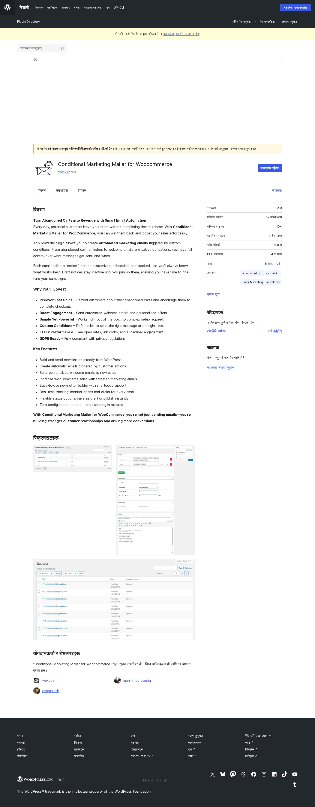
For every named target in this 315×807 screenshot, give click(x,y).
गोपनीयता (22, 756)
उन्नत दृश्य (213, 294)
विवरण (42, 190)
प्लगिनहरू (79, 749)
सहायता (277, 190)
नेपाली (61, 780)
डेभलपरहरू (137, 749)
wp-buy (64, 171)
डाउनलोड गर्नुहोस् (270, 168)
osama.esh (50, 691)
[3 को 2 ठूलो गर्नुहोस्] (189, 451)
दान (192, 749)
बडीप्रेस (251, 756)
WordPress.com (258, 735)
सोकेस (77, 735)
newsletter (273, 282)
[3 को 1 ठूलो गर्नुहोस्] (106, 451)
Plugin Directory (28, 21)
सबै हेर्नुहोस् (275, 331)
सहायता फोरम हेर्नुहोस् (220, 367)
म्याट (249, 742)
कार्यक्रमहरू (194, 742)
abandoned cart (252, 273)
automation (273, 273)
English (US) (273, 263)
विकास (82, 190)
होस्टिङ (21, 749)
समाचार (21, 742)
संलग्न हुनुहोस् (195, 735)
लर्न (133, 735)
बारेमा (20, 735)
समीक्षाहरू (62, 190)
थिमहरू (78, 742)
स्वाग (192, 756)
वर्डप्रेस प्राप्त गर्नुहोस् (295, 7)
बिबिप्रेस (251, 749)
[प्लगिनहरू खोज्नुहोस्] (62, 48)
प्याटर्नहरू (79, 756)
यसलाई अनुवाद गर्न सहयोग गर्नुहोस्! (181, 34)
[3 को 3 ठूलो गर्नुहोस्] (189, 564)
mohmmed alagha (137, 680)
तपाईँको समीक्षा (216, 331)
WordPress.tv (142, 756)
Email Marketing (253, 282)
